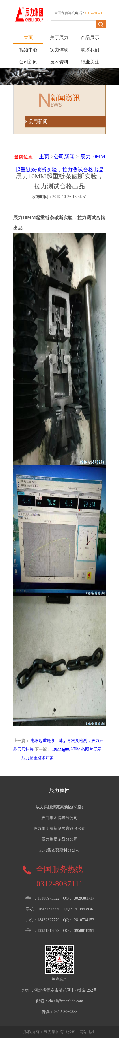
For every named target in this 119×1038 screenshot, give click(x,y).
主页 (44, 156)
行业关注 (90, 61)
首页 (28, 37)
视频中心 (28, 49)
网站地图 (87, 1032)
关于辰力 (59, 37)
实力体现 (59, 49)
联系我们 (90, 49)
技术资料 (59, 61)
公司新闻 (28, 61)
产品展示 (90, 37)
